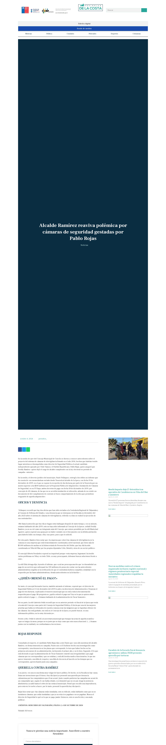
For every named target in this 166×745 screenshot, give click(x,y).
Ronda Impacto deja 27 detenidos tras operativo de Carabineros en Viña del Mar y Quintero (128, 492)
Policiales (92, 34)
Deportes (114, 34)
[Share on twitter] (24, 449)
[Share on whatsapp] (28, 449)
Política (49, 34)
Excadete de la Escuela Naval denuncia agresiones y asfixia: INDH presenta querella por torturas (126, 653)
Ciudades (70, 34)
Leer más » (112, 509)
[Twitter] (95, 15)
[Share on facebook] (20, 449)
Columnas (137, 34)
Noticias (28, 34)
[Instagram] (90, 15)
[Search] (144, 10)
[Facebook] (86, 15)
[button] (83, 23)
